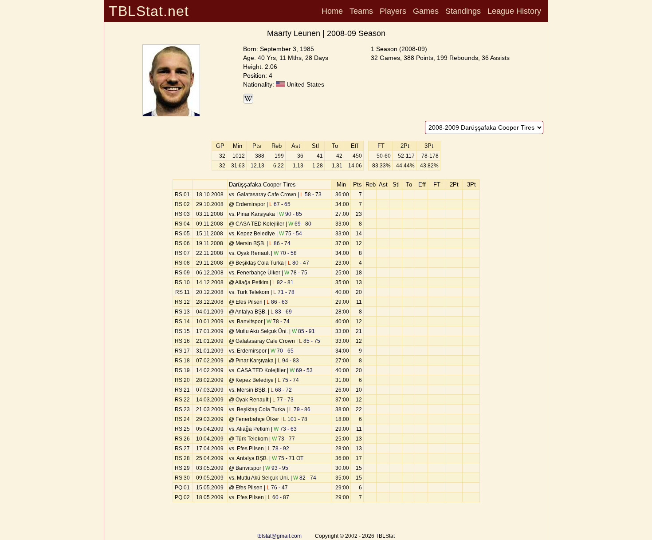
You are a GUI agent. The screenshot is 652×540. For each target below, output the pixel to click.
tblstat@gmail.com (279, 536)
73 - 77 (283, 439)
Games (426, 11)
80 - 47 (298, 263)
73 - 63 (285, 429)
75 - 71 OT (287, 458)
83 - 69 (281, 312)
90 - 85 (290, 214)
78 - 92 (278, 448)
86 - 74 (280, 243)
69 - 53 (301, 370)
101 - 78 (295, 419)
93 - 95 (276, 468)
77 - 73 (283, 400)
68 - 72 (281, 390)
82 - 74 (304, 478)
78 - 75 (295, 273)
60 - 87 (278, 497)
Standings (463, 11)
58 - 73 (311, 194)
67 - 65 (280, 204)
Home (332, 11)
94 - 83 (288, 360)
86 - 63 (277, 302)
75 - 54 (290, 233)
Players (393, 11)
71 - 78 (284, 292)
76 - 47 (277, 487)
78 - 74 (278, 321)
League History (514, 11)
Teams (361, 11)
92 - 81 (283, 282)
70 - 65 (282, 351)
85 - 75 (309, 341)
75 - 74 (288, 380)
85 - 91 (303, 331)
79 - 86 (299, 409)
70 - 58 (285, 253)
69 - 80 (299, 224)
